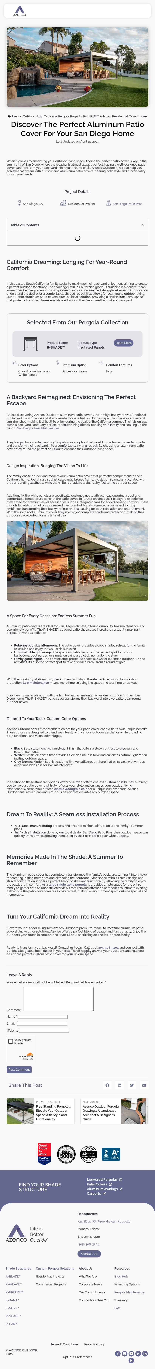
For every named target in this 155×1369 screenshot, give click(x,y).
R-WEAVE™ (14, 1284)
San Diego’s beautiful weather (38, 428)
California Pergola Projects (63, 116)
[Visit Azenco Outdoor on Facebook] (118, 1354)
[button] (142, 224)
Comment (14, 1010)
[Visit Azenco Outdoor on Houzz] (131, 1360)
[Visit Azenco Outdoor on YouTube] (131, 1354)
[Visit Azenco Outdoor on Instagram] (124, 1354)
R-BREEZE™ (14, 1292)
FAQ (117, 1308)
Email (11, 1023)
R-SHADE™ (14, 1316)
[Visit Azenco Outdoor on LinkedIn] (145, 1354)
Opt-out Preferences (77, 1357)
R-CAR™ (12, 1324)
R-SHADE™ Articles (97, 116)
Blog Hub (121, 1276)
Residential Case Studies (129, 116)
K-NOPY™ (12, 1308)
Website (12, 1030)
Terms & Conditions (64, 1344)
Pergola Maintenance (129, 1292)
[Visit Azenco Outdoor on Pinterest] (138, 1354)
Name (12, 1016)
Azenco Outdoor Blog (27, 116)
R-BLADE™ (13, 1276)
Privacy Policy (94, 1344)
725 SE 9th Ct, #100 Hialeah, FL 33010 (104, 1221)
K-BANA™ (12, 1300)
